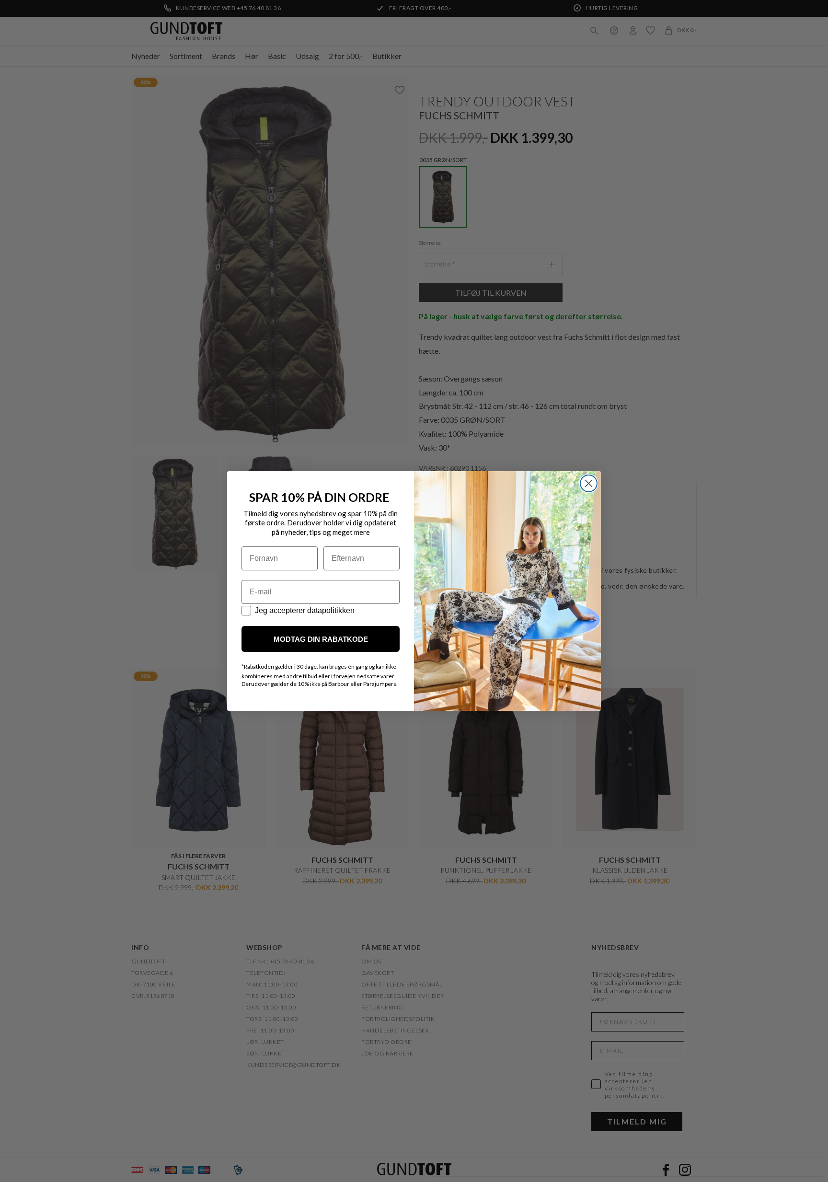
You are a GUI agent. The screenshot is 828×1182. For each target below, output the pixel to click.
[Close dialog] (588, 483)
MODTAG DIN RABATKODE (321, 639)
